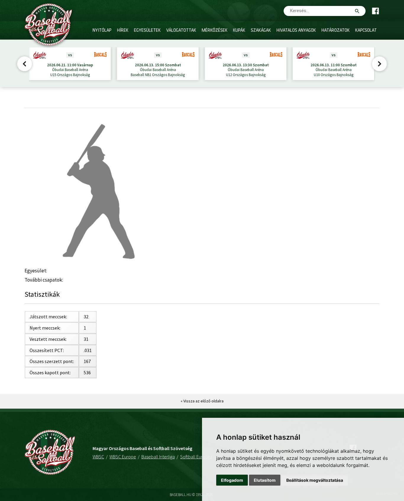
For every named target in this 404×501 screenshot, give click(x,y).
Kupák (239, 30)
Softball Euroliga (196, 457)
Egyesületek (147, 30)
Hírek (122, 30)
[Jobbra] (379, 64)
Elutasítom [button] (265, 480)
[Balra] (24, 64)
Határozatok (335, 30)
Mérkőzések (214, 30)
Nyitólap (102, 30)
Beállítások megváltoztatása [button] (314, 480)
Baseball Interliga (158, 457)
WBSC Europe (122, 457)
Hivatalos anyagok (296, 30)
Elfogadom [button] (232, 480)
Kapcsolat (366, 30)
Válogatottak (181, 30)
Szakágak (261, 30)
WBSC (98, 457)
